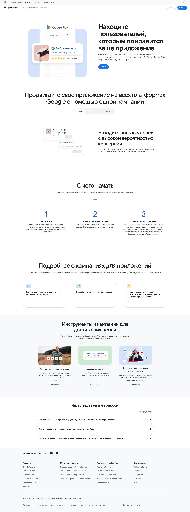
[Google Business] (5, 2)
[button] (95, 420)
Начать (182, 8)
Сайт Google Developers (106, 471)
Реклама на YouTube (30, 471)
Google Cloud (139, 475)
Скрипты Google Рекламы (107, 475)
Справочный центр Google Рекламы (74, 467)
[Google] (26, 505)
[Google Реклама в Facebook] (57, 453)
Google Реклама (29, 467)
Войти (171, 8)
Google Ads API (103, 482)
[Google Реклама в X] (45, 453)
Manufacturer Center (31, 486)
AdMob (136, 482)
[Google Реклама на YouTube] (51, 453)
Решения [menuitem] (27, 2)
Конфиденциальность (78, 505)
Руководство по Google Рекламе (72, 475)
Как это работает (32, 7)
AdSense (137, 479)
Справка (129, 505)
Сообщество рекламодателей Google (75, 479)
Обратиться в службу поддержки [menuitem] (43, 2)
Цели (22, 7)
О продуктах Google (59, 505)
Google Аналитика (30, 482)
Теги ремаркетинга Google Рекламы (111, 479)
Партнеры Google (104, 467)
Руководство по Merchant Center (73, 471)
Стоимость (43, 7)
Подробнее (54, 385)
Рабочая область (140, 467)
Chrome (137, 471)
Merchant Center (29, 475)
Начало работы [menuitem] (16, 2)
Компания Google (42, 505)
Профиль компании (30, 479)
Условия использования (98, 505)
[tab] (80, 111)
